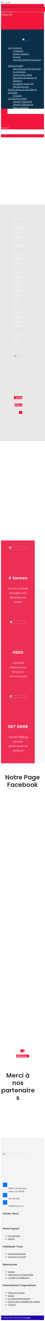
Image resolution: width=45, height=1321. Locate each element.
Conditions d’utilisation (18, 1277)
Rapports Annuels (16, 1292)
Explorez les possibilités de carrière (24, 1301)
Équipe (11, 1295)
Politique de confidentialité (20, 1274)
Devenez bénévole (17, 1253)
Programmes (14, 1235)
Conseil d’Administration (19, 1298)
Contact (12, 1304)
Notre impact (18, 401)
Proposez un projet (17, 1256)
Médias (11, 1271)
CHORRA (27, 1317)
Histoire (11, 1238)
